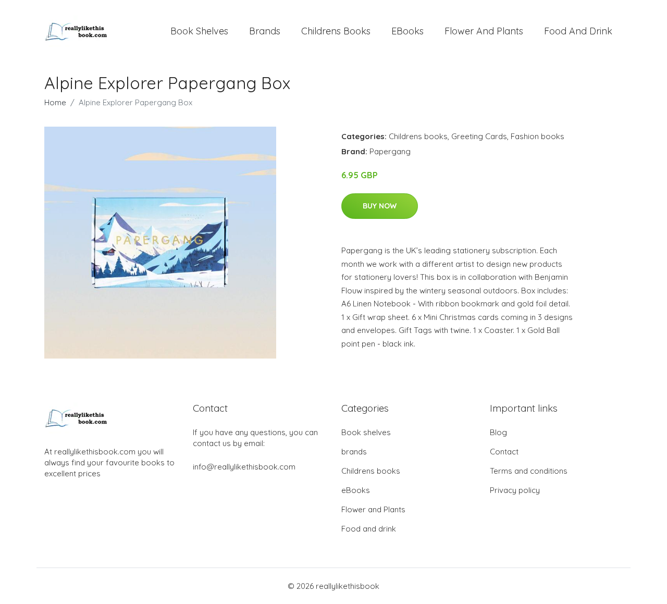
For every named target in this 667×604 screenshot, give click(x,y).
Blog (498, 432)
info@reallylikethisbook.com (244, 467)
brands (264, 31)
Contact (504, 452)
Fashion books (537, 136)
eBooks (407, 31)
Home (55, 102)
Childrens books (335, 31)
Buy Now (380, 206)
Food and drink (578, 31)
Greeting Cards (479, 136)
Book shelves (199, 31)
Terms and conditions (528, 471)
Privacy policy (515, 490)
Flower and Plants (483, 31)
